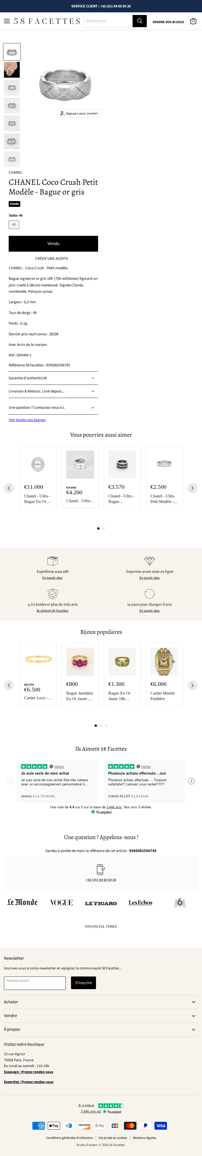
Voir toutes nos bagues (27, 420)
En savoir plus (52, 577)
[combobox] (108, 21)
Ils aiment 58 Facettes (52, 610)
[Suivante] (193, 488)
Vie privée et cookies (113, 1137)
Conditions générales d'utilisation (69, 1137)
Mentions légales (144, 1137)
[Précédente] (9, 488)
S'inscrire (83, 983)
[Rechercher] (140, 21)
